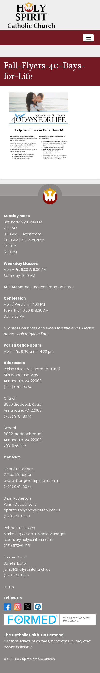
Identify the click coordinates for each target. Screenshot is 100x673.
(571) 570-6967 (17, 575)
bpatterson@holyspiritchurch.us (32, 510)
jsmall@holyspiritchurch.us (27, 569)
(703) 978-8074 (17, 386)
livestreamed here (56, 286)
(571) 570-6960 (17, 516)
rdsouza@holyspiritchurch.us (29, 539)
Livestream (31, 233)
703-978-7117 (15, 445)
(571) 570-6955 (17, 545)
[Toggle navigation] (88, 38)
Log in (9, 586)
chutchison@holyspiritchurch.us (32, 480)
